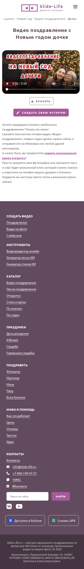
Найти (61, 496)
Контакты (13, 460)
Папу (9, 391)
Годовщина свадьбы (20, 353)
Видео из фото (16, 229)
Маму (10, 384)
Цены (10, 422)
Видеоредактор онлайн (22, 251)
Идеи (10, 442)
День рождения (17, 333)
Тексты (11, 435)
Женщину (13, 371)
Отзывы (12, 429)
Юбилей (12, 340)
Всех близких (15, 397)
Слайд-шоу (14, 235)
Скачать (43, 101)
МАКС (17, 479)
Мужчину (12, 378)
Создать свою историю (44, 112)
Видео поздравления (21, 282)
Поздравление (16, 222)
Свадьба (12, 346)
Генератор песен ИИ (20, 257)
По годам (12, 315)
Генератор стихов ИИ (21, 264)
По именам (14, 308)
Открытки (13, 295)
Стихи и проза (16, 302)
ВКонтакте (19, 486)
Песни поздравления (21, 289)
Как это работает (18, 416)
